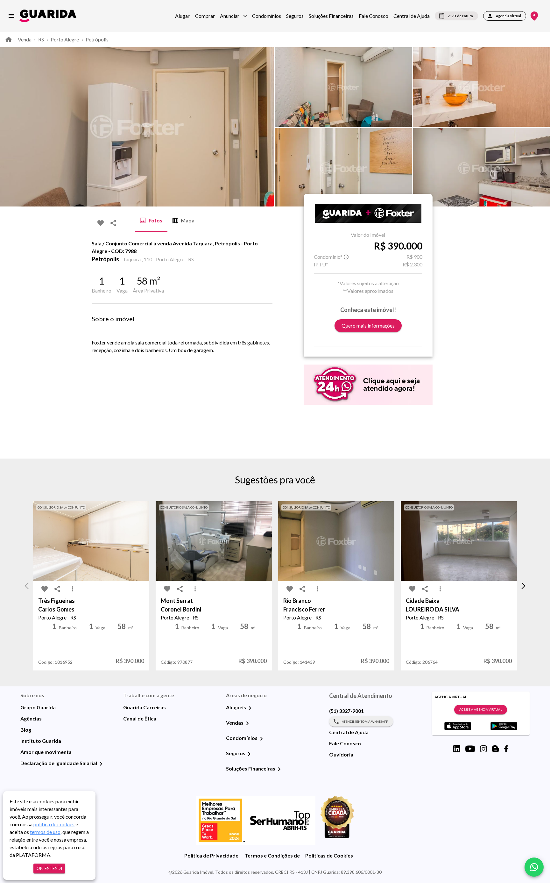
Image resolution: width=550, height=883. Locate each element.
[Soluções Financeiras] (279, 769)
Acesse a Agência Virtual (480, 709)
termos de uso (45, 832)
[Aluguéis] (250, 708)
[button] (233, 16)
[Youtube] (470, 749)
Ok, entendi (49, 868)
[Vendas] (247, 723)
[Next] (540, 126)
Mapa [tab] (187, 220)
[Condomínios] (261, 738)
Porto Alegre (65, 39)
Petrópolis (97, 39)
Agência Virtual (508, 16)
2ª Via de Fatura (460, 16)
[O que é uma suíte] (346, 257)
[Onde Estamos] (534, 16)
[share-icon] (113, 223)
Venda (25, 39)
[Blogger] (496, 749)
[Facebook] (506, 749)
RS (41, 39)
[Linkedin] (457, 749)
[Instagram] (483, 749)
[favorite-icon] (100, 223)
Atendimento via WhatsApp (365, 721)
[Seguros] (249, 754)
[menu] (11, 16)
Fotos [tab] (155, 220)
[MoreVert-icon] (72, 589)
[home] (47, 16)
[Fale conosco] (534, 867)
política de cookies (53, 824)
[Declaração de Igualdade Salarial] (101, 764)
